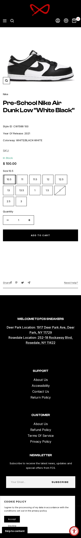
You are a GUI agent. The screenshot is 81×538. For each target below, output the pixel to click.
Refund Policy (40, 430)
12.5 (61, 179)
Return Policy (40, 397)
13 (8, 190)
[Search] (12, 21)
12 (48, 179)
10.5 (9, 179)
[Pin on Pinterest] (16, 282)
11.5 (35, 179)
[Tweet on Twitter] (22, 282)
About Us (40, 380)
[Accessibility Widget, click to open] (74, 531)
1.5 (47, 190)
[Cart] (74, 20)
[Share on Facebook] (11, 282)
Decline (12, 525)
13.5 (21, 190)
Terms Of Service (41, 436)
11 (22, 179)
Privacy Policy (40, 441)
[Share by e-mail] (29, 282)
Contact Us (40, 391)
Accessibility (41, 386)
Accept (12, 519)
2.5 (8, 201)
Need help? (71, 282)
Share (6, 282)
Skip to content (15, 531)
